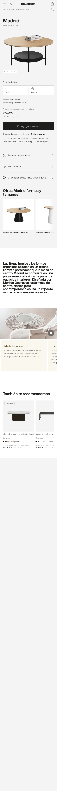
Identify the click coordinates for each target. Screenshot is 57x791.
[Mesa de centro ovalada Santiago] (18, 416)
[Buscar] (52, 9)
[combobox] (28, 9)
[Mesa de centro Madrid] (18, 214)
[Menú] (4, 4)
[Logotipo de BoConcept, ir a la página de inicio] (28, 4)
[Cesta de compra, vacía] (52, 4)
